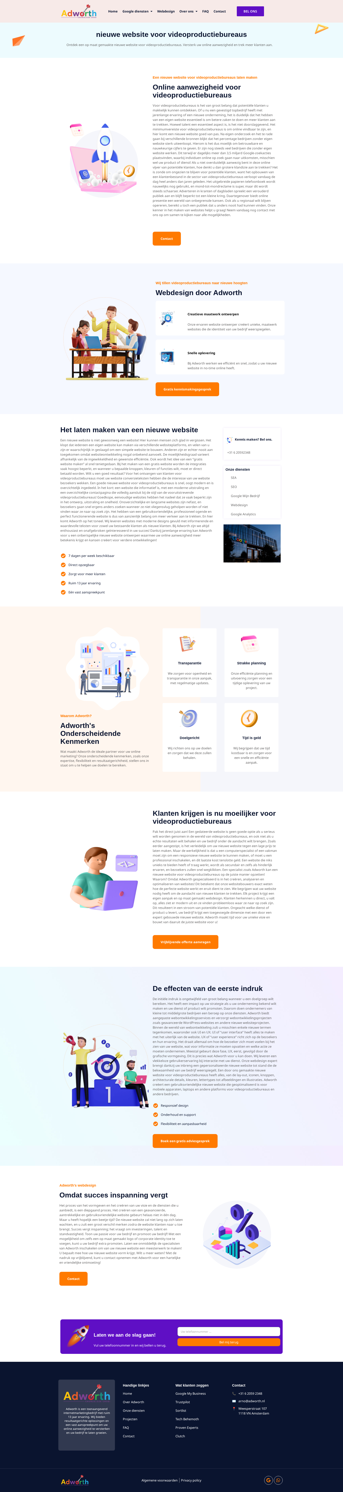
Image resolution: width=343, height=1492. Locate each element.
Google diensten (135, 11)
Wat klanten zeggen (192, 1385)
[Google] (268, 1480)
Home (113, 11)
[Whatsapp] (278, 1480)
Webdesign (166, 11)
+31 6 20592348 (238, 452)
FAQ (205, 11)
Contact (220, 11)
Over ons (186, 11)
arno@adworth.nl (251, 1401)
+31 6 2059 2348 (250, 1393)
